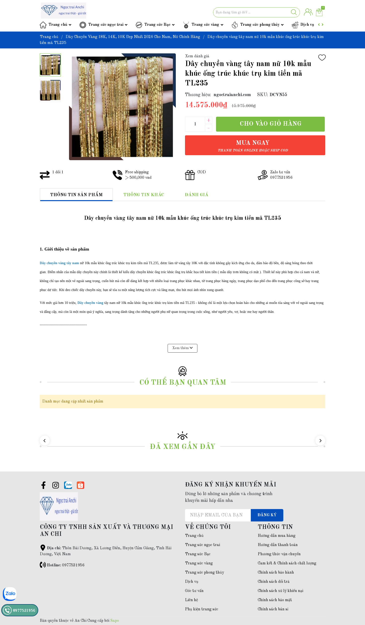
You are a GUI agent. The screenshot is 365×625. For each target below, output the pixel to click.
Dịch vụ (307, 25)
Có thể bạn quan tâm (182, 382)
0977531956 (73, 565)
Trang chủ (57, 25)
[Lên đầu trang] (351, 601)
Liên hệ (191, 600)
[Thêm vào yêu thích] (322, 58)
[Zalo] (68, 485)
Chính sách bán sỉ (273, 609)
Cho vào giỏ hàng (270, 124)
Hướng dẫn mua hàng (276, 536)
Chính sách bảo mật (275, 600)
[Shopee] (80, 485)
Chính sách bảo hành (276, 573)
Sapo (114, 621)
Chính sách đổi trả (274, 582)
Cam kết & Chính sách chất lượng (287, 563)
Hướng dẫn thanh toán (278, 545)
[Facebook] (43, 486)
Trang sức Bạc (157, 25)
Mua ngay (253, 146)
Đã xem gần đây (182, 447)
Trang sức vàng (205, 25)
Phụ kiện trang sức (201, 609)
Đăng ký (267, 515)
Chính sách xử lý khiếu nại (280, 591)
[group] (122, 106)
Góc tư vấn (194, 591)
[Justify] (294, 12)
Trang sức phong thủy (260, 25)
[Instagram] (55, 486)
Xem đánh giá (197, 56)
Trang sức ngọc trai (105, 25)
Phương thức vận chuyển (279, 554)
